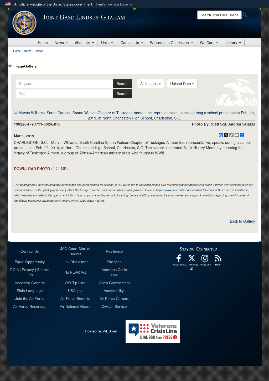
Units (105, 42)
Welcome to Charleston (169, 42)
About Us (82, 42)
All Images (149, 83)
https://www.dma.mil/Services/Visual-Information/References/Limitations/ (202, 190)
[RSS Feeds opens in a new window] (218, 260)
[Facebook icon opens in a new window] (178, 260)
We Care (207, 42)
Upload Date (181, 83)
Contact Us (130, 42)
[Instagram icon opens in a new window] (204, 260)
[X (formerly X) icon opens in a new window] (191, 260)
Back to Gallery (242, 221)
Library (231, 42)
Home (43, 42)
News (59, 42)
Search (122, 83)
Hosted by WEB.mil (101, 331)
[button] (115, 4)
